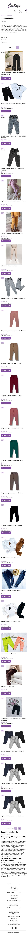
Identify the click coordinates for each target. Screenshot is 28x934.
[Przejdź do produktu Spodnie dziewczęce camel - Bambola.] (14, 546)
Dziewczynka (9, 15)
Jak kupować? (14, 890)
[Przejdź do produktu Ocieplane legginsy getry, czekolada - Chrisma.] (14, 481)
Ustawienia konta (14, 897)
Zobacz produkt (6, 78)
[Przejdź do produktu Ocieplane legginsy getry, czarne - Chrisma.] (14, 514)
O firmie (14, 913)
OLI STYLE (3, 15)
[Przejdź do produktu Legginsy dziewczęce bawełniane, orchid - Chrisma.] (14, 189)
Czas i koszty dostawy (14, 905)
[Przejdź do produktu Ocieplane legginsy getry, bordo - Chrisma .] (14, 384)
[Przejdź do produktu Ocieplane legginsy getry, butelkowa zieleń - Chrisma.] (14, 449)
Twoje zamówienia (14, 895)
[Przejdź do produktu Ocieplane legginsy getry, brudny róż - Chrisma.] (14, 417)
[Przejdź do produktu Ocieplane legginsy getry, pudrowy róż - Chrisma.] (14, 319)
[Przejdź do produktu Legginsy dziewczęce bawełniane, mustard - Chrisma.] (14, 222)
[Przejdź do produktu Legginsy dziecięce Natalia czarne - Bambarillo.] (14, 740)
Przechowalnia (14, 898)
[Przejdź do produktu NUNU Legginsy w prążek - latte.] (14, 254)
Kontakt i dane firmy (14, 911)
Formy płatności (14, 904)
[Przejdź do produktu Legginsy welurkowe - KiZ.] (14, 675)
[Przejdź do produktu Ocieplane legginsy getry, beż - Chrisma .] (14, 352)
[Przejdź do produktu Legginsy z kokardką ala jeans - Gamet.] (14, 579)
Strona (10, 47)
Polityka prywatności (14, 912)
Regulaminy (14, 887)
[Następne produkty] (15, 828)
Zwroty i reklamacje (14, 888)
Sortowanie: (3, 39)
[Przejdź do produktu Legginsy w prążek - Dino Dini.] (14, 642)
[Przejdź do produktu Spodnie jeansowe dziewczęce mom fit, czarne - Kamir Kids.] (14, 157)
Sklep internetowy (12, 932)
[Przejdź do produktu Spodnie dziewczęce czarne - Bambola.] (14, 610)
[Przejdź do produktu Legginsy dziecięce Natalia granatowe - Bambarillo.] (14, 772)
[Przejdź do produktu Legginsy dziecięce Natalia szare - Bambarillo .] (14, 804)
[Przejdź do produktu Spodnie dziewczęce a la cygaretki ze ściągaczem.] (14, 287)
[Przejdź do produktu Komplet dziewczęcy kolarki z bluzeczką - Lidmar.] (14, 92)
